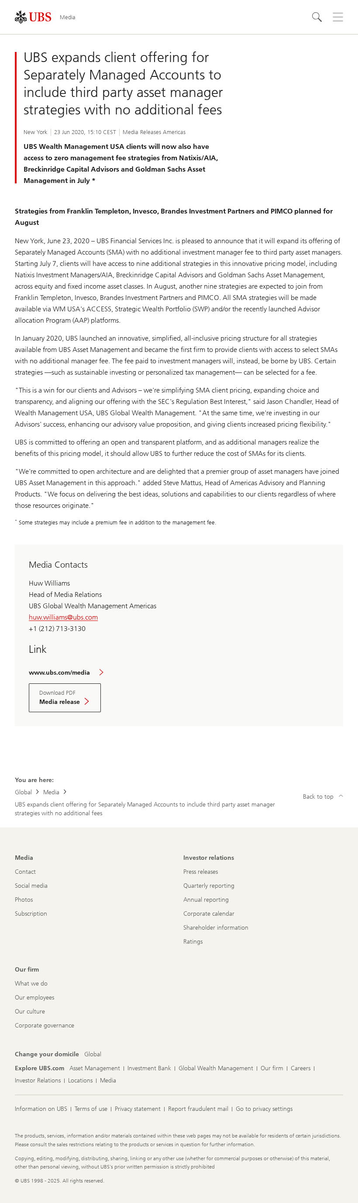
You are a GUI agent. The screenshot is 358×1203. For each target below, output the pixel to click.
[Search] (317, 17)
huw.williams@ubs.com (63, 617)
